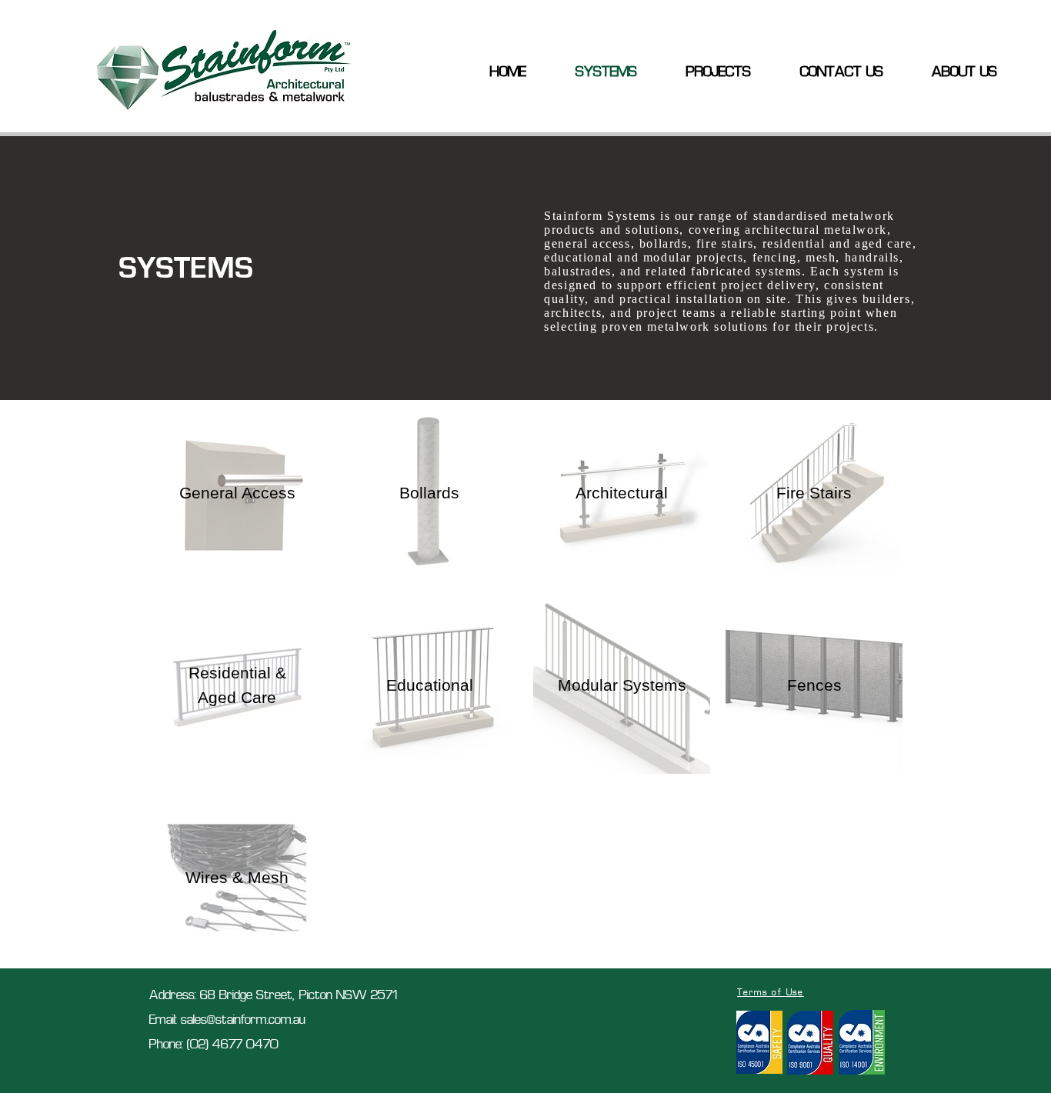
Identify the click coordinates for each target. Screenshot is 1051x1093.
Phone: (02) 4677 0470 (214, 1045)
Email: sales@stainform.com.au (227, 1021)
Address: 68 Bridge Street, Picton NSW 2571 (273, 996)
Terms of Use (770, 993)
